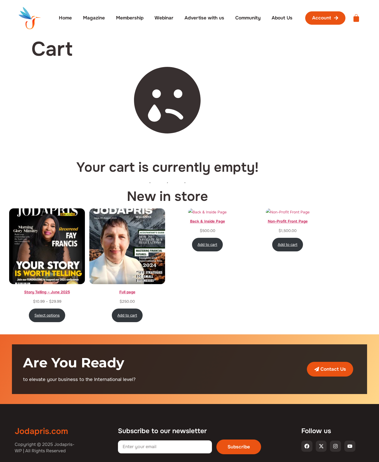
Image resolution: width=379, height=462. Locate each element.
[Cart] (356, 18)
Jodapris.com (41, 431)
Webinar (164, 18)
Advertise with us (204, 18)
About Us (282, 18)
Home (65, 18)
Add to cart (127, 315)
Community (248, 18)
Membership (129, 18)
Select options (47, 315)
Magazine (94, 18)
